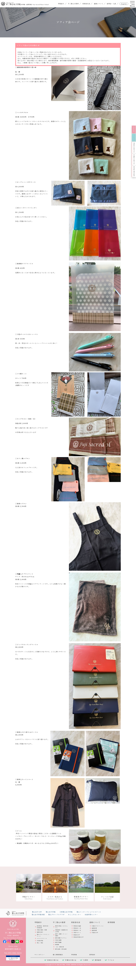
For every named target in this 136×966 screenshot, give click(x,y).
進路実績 (94, 930)
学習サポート (77, 932)
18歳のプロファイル (97, 926)
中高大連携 (58, 940)
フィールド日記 (107, 897)
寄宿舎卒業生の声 (79, 937)
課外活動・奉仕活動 (61, 949)
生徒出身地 (40, 940)
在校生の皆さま (134, 148)
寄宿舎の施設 (77, 926)
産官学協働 (58, 942)
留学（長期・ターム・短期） (61, 934)
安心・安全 (40, 943)
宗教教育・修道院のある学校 (61, 930)
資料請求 (134, 129)
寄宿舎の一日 (77, 928)
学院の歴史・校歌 (42, 930)
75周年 (85, 960)
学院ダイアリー (28, 897)
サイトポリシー (40, 954)
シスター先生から (55, 897)
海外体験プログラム (61, 938)
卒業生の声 (95, 932)
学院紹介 (61, 4)
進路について (98, 4)
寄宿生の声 (77, 935)
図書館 (57, 944)
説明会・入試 (111, 4)
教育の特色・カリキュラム (61, 926)
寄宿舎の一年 (77, 930)
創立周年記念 (134, 171)
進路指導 (94, 928)
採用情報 (111, 922)
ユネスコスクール (42, 938)
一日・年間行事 (59, 947)
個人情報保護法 (58, 954)
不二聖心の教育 (73, 4)
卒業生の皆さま (134, 159)
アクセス (111, 960)
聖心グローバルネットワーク (43, 935)
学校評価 (74, 954)
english (124, 4)
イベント (134, 137)
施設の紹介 (40, 932)
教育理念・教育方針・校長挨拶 (43, 926)
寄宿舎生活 (86, 4)
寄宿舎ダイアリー (81, 897)
